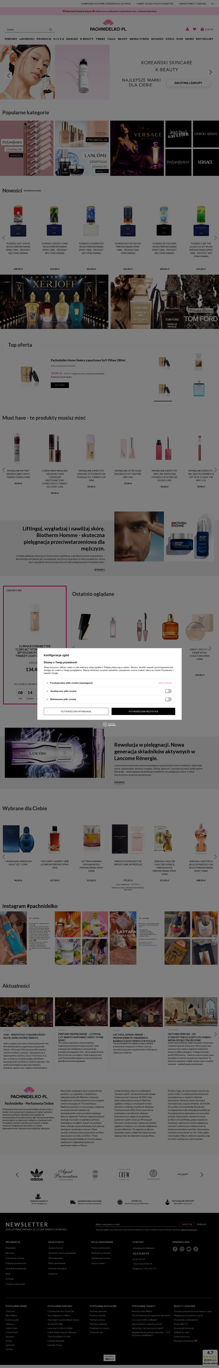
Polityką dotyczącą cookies (117, 667)
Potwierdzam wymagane (76, 711)
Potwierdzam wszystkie (143, 711)
